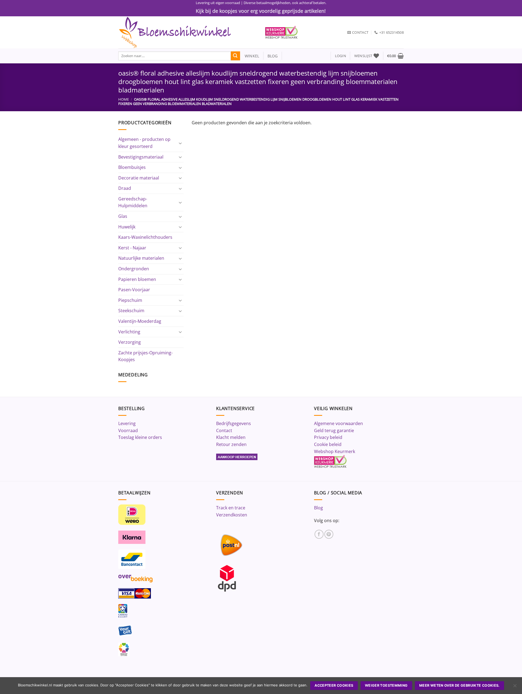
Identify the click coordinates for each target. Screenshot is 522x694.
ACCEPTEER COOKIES (334, 685)
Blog (318, 508)
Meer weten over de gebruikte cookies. (459, 685)
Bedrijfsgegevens (233, 423)
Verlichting (129, 332)
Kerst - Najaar (132, 248)
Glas (122, 216)
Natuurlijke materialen (141, 258)
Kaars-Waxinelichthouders (145, 237)
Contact (224, 430)
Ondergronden (133, 269)
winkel (249, 55)
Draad (124, 188)
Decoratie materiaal (138, 178)
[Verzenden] (235, 56)
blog (273, 55)
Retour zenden (231, 444)
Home (123, 99)
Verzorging (129, 342)
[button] (340, 56)
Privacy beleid (328, 437)
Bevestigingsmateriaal (140, 157)
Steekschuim (131, 311)
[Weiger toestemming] (514, 687)
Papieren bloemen (137, 279)
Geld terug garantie (334, 430)
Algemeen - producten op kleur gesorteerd (144, 142)
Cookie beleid (327, 444)
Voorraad (128, 430)
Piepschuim (130, 300)
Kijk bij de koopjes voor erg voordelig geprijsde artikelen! (261, 11)
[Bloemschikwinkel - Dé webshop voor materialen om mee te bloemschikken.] (187, 32)
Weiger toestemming (386, 685)
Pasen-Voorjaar (134, 290)
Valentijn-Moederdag (139, 321)
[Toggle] (180, 143)
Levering (127, 423)
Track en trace (230, 508)
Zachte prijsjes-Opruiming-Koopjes (145, 356)
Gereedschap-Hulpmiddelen (132, 202)
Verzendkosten (231, 515)
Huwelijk (126, 227)
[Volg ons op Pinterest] (328, 534)
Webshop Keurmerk (334, 451)
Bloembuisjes (132, 167)
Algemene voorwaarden (338, 423)
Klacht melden (231, 437)
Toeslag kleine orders (140, 437)
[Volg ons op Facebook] (319, 534)
